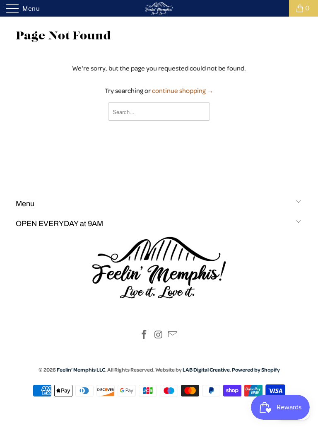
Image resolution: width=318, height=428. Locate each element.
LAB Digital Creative (206, 369)
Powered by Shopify (256, 369)
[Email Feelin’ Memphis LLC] (173, 335)
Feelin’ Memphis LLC (81, 369)
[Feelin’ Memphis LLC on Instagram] (158, 335)
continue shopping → (183, 90)
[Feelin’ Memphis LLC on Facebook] (144, 335)
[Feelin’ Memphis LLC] (159, 8)
